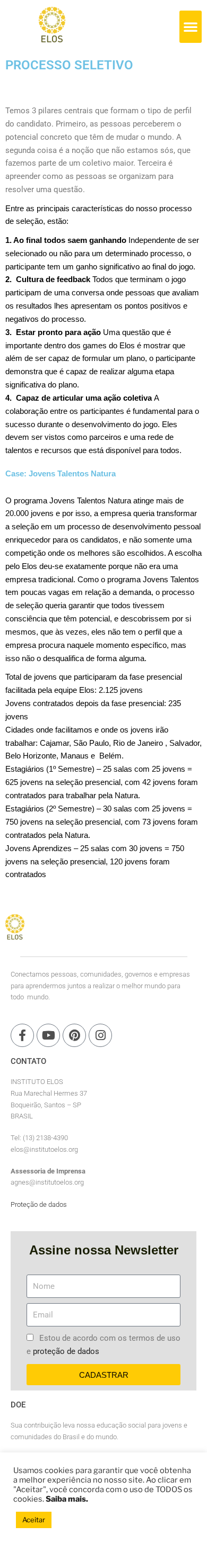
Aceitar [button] (33, 1519)
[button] (190, 26)
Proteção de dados (39, 1204)
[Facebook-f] (22, 1035)
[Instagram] (100, 1035)
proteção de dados (66, 1351)
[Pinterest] (74, 1035)
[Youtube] (48, 1035)
